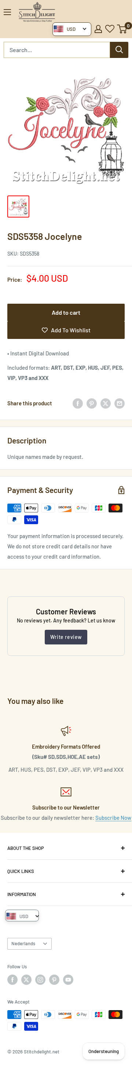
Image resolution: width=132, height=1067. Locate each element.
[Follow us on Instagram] (40, 980)
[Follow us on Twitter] (26, 980)
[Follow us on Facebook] (12, 980)
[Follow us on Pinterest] (54, 980)
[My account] (98, 29)
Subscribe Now (113, 817)
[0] (122, 29)
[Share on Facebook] (78, 403)
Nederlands (23, 943)
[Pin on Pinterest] (92, 403)
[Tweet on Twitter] (105, 403)
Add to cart (66, 312)
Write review (66, 637)
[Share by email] (119, 403)
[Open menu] (7, 12)
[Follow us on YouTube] (68, 980)
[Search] (119, 50)
